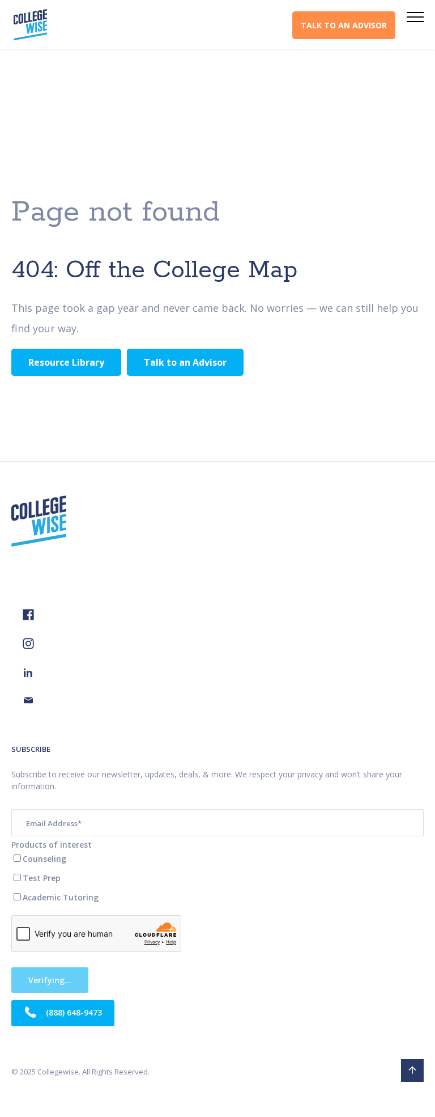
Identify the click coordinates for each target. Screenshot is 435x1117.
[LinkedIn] (28, 673)
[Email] (28, 701)
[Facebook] (28, 617)
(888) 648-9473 (73, 1011)
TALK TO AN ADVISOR (344, 25)
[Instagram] (28, 646)
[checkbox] (217, 878)
